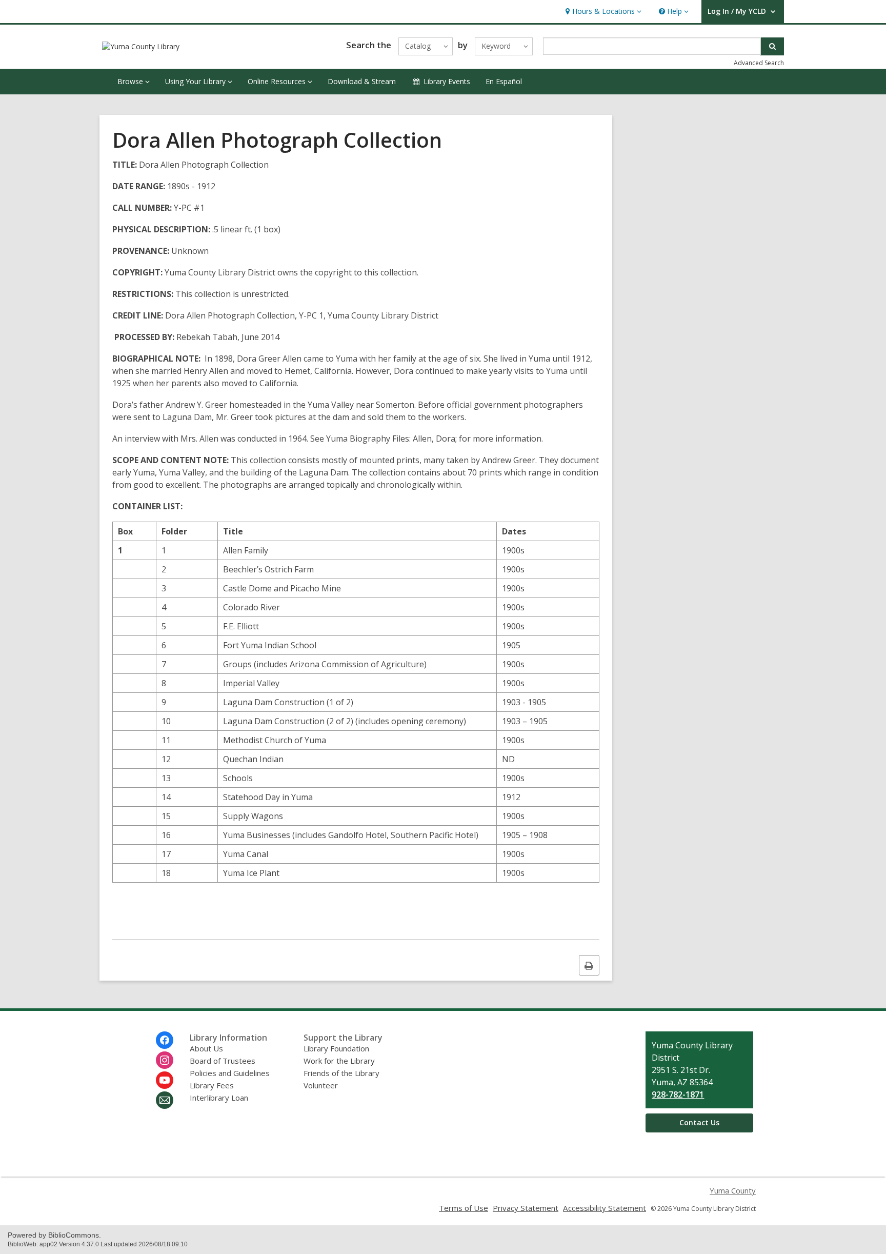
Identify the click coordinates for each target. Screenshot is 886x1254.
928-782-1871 (678, 1094)
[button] (602, 11)
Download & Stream (362, 81)
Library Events (447, 81)
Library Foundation (336, 1048)
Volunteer (321, 1085)
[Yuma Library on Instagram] (164, 1060)
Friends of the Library (341, 1073)
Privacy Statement (525, 1208)
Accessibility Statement (604, 1208)
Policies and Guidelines (230, 1073)
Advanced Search (759, 62)
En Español (504, 81)
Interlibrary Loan (219, 1097)
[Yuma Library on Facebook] (164, 1040)
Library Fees (212, 1085)
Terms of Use (463, 1208)
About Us (206, 1048)
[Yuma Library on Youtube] (164, 1080)
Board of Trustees (222, 1061)
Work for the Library (339, 1061)
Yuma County (733, 1190)
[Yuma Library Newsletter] (164, 1100)
